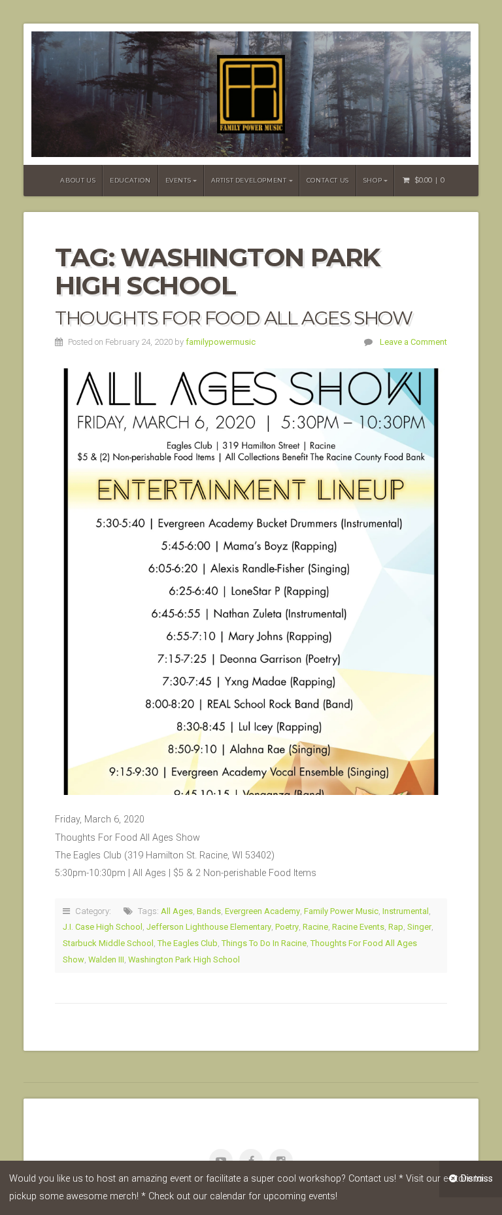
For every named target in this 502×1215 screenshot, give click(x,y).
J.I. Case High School (102, 927)
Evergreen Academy (262, 911)
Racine (315, 927)
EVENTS (178, 180)
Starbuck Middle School (108, 943)
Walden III (106, 959)
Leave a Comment (413, 342)
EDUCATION (130, 180)
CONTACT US (328, 180)
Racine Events (358, 927)
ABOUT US (77, 180)
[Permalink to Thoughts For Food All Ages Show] (251, 581)
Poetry (287, 927)
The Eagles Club (188, 943)
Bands (209, 911)
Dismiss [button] (477, 1178)
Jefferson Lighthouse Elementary (208, 927)
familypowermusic (221, 342)
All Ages (177, 911)
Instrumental (405, 911)
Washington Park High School (184, 959)
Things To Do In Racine (264, 943)
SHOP (372, 180)
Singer (419, 927)
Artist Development (249, 180)
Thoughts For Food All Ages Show (233, 317)
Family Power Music (341, 911)
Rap (395, 927)
